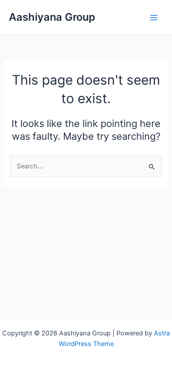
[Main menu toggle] (154, 17)
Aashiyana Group (52, 17)
